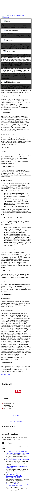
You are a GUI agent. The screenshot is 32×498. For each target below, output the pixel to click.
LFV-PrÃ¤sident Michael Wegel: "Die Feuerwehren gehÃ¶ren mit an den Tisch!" (18, 452)
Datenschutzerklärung (16, 421)
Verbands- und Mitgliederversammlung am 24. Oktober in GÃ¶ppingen (18, 484)
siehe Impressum (5, 374)
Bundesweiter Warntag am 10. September (17, 459)
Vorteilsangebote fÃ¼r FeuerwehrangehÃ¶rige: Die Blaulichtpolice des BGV (14, 475)
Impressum (16, 415)
